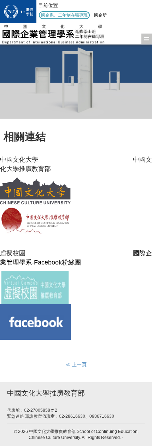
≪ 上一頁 (76, 364)
